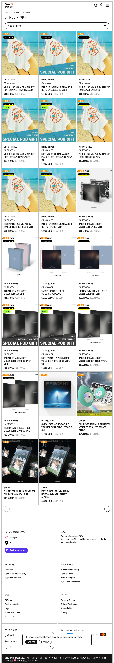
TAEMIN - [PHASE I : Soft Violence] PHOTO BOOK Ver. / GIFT (20, 336)
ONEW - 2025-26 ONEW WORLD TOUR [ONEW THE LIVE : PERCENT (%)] (57, 405)
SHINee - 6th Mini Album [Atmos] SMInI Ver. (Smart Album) (20, 472)
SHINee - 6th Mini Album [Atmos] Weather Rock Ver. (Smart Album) (95, 405)
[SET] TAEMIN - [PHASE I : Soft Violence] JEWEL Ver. (95, 268)
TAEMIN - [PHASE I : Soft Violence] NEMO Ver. (20, 268)
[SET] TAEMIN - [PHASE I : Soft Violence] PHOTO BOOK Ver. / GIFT (57, 336)
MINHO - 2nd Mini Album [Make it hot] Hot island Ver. (95, 133)
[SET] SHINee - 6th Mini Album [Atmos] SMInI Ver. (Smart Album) (57, 472)
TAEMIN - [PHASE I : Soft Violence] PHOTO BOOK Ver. (95, 336)
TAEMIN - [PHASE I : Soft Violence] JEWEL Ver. (57, 268)
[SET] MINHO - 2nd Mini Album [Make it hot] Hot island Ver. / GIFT (57, 133)
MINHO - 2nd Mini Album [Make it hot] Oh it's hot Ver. (57, 201)
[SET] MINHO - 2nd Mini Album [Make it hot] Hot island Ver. (20, 201)
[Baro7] (48, 5)
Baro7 (21, 657)
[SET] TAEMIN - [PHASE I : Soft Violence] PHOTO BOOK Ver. (20, 405)
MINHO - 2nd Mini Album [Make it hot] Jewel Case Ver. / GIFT (57, 64)
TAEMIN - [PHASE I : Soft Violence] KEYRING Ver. (95, 201)
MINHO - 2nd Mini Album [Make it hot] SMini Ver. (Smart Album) (20, 64)
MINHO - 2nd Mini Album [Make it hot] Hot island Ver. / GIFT (20, 133)
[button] (96, 5)
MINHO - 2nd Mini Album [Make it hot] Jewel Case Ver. (95, 64)
